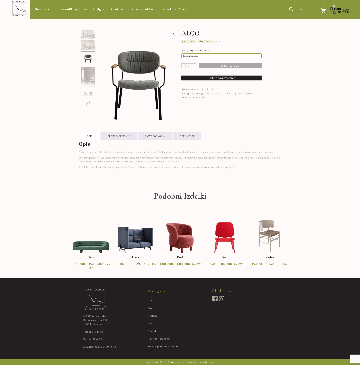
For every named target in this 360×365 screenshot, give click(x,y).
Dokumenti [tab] (187, 136)
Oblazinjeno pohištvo (239, 93)
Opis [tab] (89, 136)
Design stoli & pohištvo (109, 9)
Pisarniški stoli (44, 9)
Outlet (183, 9)
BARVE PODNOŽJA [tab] (155, 136)
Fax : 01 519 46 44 (93, 339)
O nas (151, 324)
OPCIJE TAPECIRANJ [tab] (118, 136)
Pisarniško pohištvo (73, 9)
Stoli (150, 308)
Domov (152, 300)
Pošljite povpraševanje (221, 78)
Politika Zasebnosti (159, 339)
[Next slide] (289, 241)
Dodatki (167, 9)
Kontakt (153, 331)
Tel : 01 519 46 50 (93, 332)
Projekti (153, 316)
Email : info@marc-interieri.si (99, 347)
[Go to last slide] (70, 241)
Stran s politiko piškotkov (163, 347)
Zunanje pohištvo (143, 9)
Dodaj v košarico (230, 65)
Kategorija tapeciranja (195, 50)
